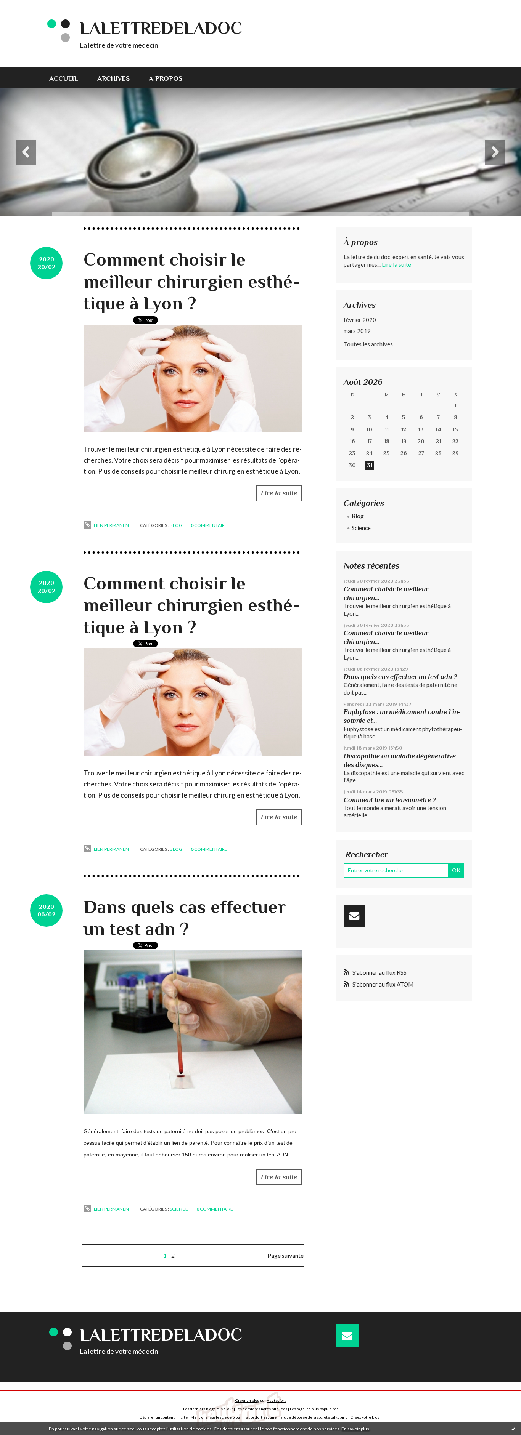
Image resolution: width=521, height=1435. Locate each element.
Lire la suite (279, 493)
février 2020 (360, 319)
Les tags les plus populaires (314, 1408)
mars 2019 (357, 330)
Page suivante (285, 1255)
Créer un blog (247, 1400)
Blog (176, 525)
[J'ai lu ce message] (513, 1428)
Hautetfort (276, 1400)
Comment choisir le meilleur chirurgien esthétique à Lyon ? (192, 281)
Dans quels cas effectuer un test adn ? (400, 677)
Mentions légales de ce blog (215, 1417)
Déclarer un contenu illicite (164, 1417)
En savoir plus (355, 1429)
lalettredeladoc (161, 28)
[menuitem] (68, 77)
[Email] (354, 916)
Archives (113, 78)
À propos (165, 78)
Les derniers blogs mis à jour (208, 1408)
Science (179, 1209)
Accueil (63, 78)
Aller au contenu (25, 6)
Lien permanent (112, 525)
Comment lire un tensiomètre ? (390, 800)
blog (375, 1417)
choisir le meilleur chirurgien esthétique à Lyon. (230, 471)
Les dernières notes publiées (261, 1408)
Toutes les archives (368, 344)
